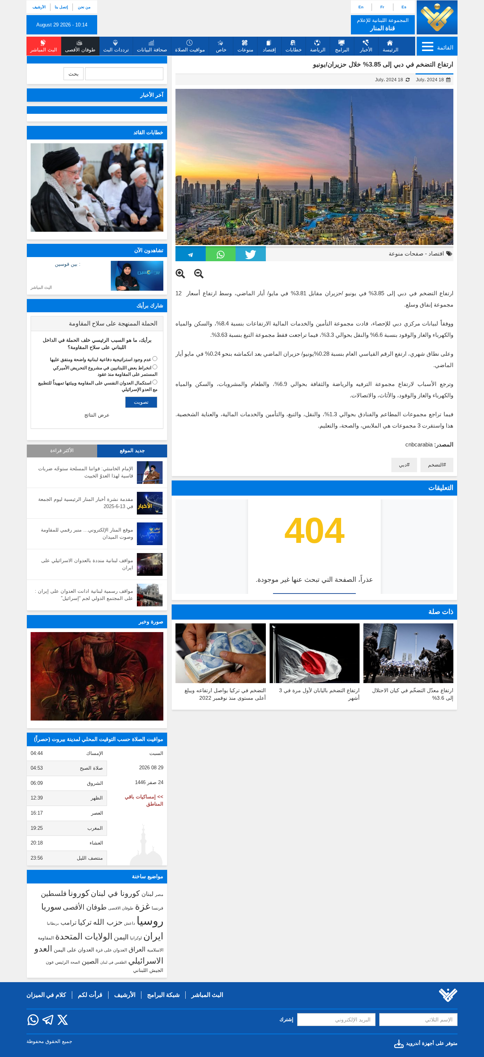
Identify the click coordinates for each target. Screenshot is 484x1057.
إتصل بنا (61, 7)
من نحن (84, 7)
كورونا (78, 893)
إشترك (286, 1019)
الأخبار (366, 50)
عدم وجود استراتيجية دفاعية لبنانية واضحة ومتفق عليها (100, 359)
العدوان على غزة (111, 950)
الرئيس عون (57, 962)
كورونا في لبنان (115, 893)
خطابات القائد (148, 132)
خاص (221, 50)
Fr (382, 7)
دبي (403, 465)
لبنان (147, 893)
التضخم (435, 465)
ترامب (68, 922)
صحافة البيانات (152, 50)
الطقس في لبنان (113, 962)
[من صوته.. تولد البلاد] (97, 676)
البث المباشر (41, 287)
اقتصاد (436, 253)
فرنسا (157, 908)
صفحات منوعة (406, 253)
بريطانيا (53, 923)
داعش (129, 923)
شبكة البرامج (163, 995)
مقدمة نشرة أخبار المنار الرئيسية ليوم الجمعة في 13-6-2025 (85, 502)
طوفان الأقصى (85, 907)
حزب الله (108, 922)
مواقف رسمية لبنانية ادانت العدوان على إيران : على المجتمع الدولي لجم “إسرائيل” (84, 594)
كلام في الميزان (46, 995)
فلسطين (54, 893)
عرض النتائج (97, 415)
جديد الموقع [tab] (132, 450)
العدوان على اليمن (74, 950)
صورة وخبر (151, 621)
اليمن (121, 937)
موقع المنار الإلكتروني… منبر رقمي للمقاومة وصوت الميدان (87, 533)
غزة (142, 906)
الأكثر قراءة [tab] (62, 450)
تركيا (85, 922)
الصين (90, 961)
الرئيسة (391, 50)
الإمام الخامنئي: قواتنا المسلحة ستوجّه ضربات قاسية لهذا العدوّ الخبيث (85, 472)
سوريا (51, 906)
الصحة (75, 962)
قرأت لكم (90, 995)
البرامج (342, 50)
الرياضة (318, 50)
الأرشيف (39, 7)
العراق (137, 949)
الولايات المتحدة (83, 936)
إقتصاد (269, 50)
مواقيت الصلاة (190, 50)
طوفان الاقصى (120, 908)
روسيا (150, 920)
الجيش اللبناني (148, 970)
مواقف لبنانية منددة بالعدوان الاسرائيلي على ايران (87, 564)
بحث (73, 74)
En (360, 7)
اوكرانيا (136, 938)
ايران (153, 936)
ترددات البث (116, 50)
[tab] (97, 323)
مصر (159, 894)
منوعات (245, 50)
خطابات (293, 50)
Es (404, 7)
